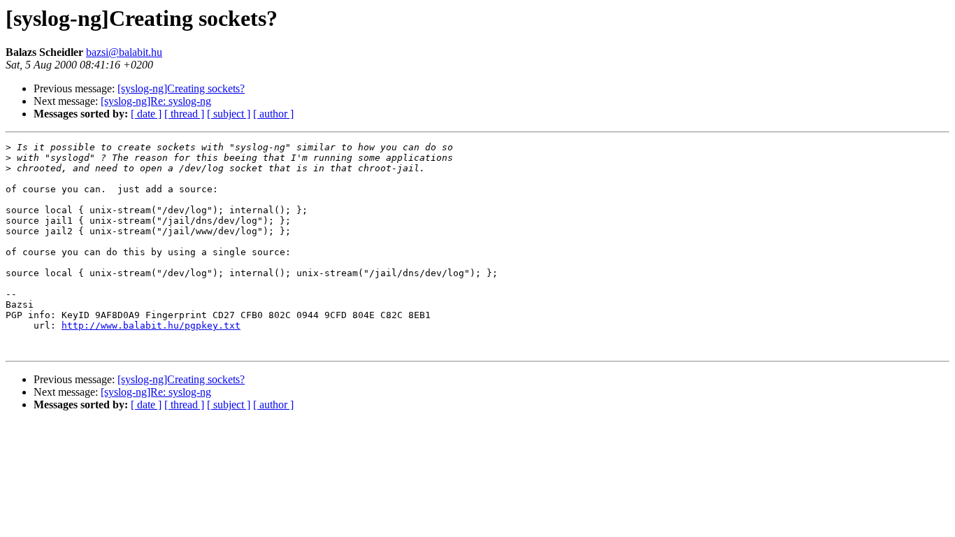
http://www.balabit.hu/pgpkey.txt (151, 325)
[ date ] (146, 114)
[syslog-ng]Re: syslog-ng (156, 101)
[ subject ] (228, 114)
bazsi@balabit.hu (124, 52)
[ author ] (273, 114)
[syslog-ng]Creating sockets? (181, 88)
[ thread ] (184, 114)
